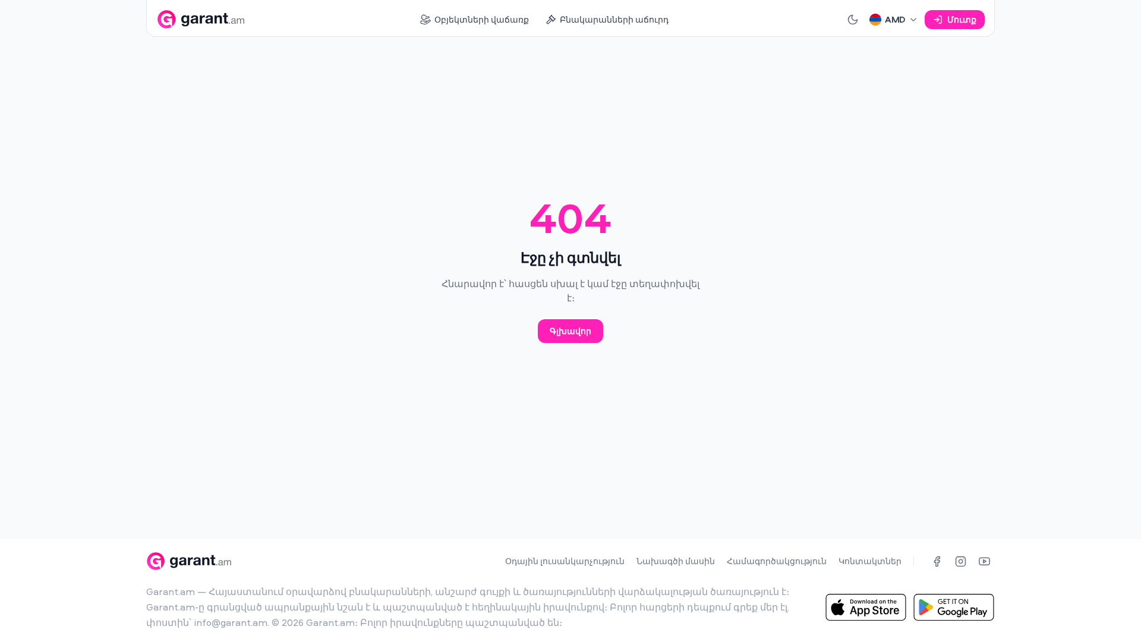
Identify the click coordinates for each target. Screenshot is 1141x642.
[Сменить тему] (852, 19)
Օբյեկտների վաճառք (481, 19)
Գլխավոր (570, 330)
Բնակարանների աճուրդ (614, 19)
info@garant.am (230, 622)
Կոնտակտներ (870, 561)
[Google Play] (954, 607)
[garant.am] (200, 19)
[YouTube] (984, 561)
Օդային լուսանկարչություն (565, 561)
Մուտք (961, 19)
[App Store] (866, 607)
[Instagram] (960, 561)
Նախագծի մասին (675, 561)
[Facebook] (936, 561)
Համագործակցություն (777, 561)
